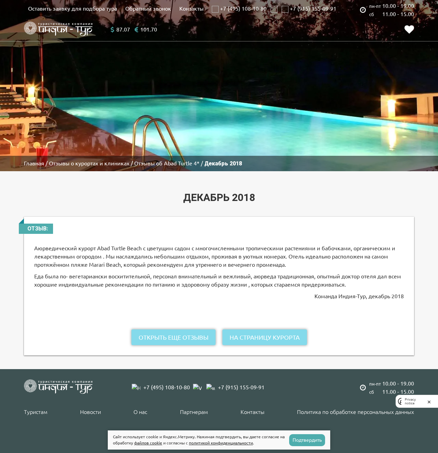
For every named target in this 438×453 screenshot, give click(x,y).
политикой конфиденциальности (221, 443)
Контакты (191, 8)
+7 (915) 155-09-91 (312, 8)
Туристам (36, 412)
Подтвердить (307, 440)
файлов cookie (148, 443)
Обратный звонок (148, 8)
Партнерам (194, 412)
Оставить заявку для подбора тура (72, 8)
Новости (90, 412)
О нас (140, 412)
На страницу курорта (265, 337)
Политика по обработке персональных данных (355, 412)
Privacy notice (410, 401)
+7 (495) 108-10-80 (243, 8)
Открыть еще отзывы (173, 337)
